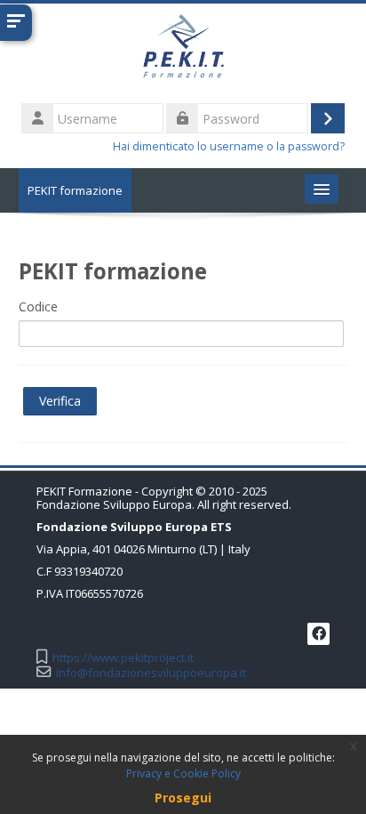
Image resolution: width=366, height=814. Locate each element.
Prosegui (183, 797)
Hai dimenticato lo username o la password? (229, 146)
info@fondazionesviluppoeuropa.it (151, 673)
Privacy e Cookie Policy (183, 773)
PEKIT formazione (75, 190)
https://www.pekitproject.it (123, 658)
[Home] (183, 51)
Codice (38, 306)
